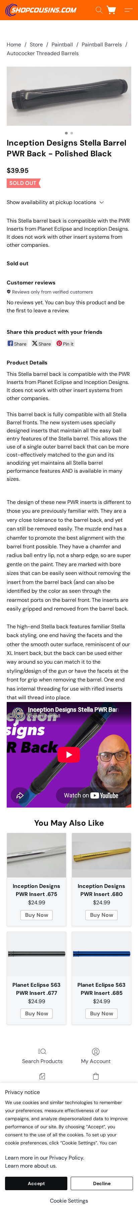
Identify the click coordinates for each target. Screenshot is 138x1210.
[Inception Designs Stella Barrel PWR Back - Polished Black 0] (69, 96)
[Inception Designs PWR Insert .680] (101, 855)
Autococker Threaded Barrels (43, 53)
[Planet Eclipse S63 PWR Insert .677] (36, 954)
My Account (96, 1061)
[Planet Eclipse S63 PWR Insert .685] (101, 954)
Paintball (62, 44)
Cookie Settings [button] (69, 1200)
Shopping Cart (95, 1085)
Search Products (42, 1061)
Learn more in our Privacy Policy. (44, 1157)
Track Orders (42, 1085)
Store (36, 44)
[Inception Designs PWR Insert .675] (36, 855)
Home (14, 44)
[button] (42, 10)
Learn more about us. (31, 1165)
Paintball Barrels (102, 44)
